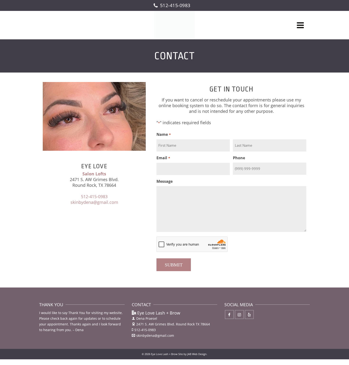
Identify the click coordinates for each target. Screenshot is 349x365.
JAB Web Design (197, 354)
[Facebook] (229, 314)
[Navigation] (300, 25)
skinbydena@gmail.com (94, 202)
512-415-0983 (94, 196)
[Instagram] (239, 314)
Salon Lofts (94, 174)
